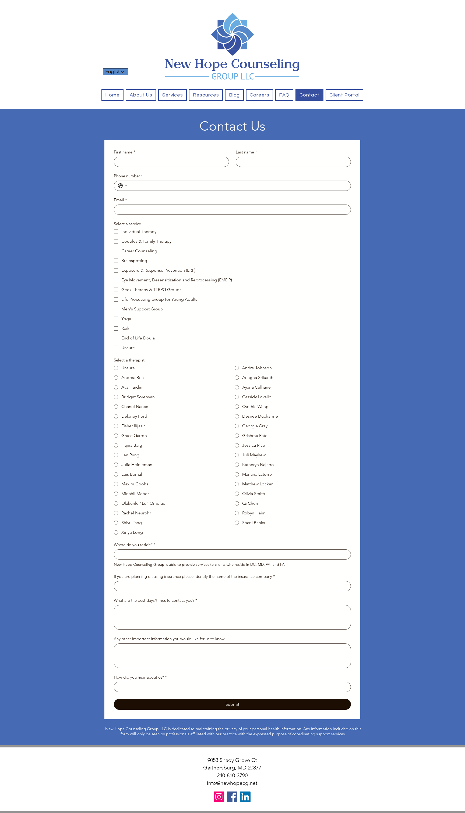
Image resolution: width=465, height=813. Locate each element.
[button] (172, 95)
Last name (246, 152)
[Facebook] (232, 796)
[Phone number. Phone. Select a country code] (122, 185)
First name (124, 152)
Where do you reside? (135, 544)
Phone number (128, 176)
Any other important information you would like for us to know (169, 638)
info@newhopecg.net (232, 783)
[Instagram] (219, 796)
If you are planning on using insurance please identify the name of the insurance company (194, 576)
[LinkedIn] (245, 796)
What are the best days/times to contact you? (155, 600)
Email (120, 200)
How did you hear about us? (140, 677)
